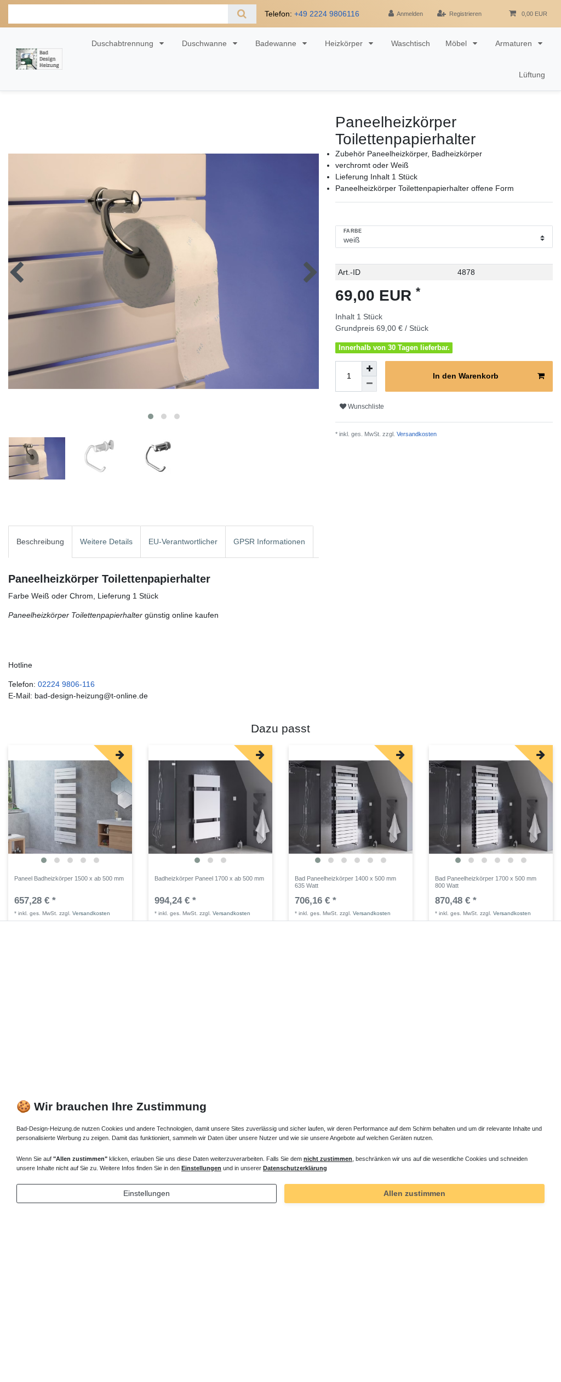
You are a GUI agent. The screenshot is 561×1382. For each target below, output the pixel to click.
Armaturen (514, 43)
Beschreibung (40, 541)
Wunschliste (365, 406)
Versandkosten (416, 434)
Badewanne (277, 43)
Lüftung (532, 74)
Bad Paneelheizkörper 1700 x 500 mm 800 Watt (485, 881)
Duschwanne (205, 43)
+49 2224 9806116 (326, 13)
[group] (70, 807)
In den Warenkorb (466, 375)
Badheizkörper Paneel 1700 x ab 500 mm (209, 878)
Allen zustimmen (414, 1193)
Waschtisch (410, 43)
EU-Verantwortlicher (182, 541)
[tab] (40, 542)
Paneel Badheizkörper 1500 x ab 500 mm (69, 878)
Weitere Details (106, 541)
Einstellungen (146, 1193)
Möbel (457, 43)
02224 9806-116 (66, 684)
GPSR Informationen (269, 541)
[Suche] (242, 14)
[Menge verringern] (369, 384)
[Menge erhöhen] (369, 368)
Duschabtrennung (123, 43)
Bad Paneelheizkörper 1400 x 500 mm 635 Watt (345, 881)
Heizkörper (345, 43)
